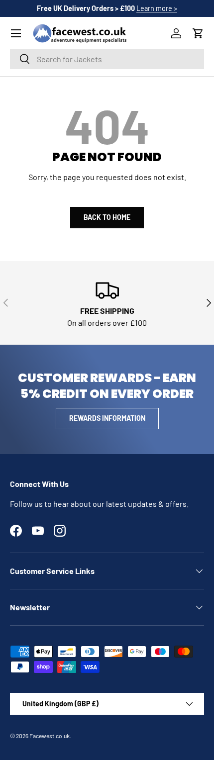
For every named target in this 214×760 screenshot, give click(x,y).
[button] (198, 33)
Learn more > (156, 8)
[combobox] (107, 59)
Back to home (107, 217)
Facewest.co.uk (49, 735)
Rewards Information (107, 418)
